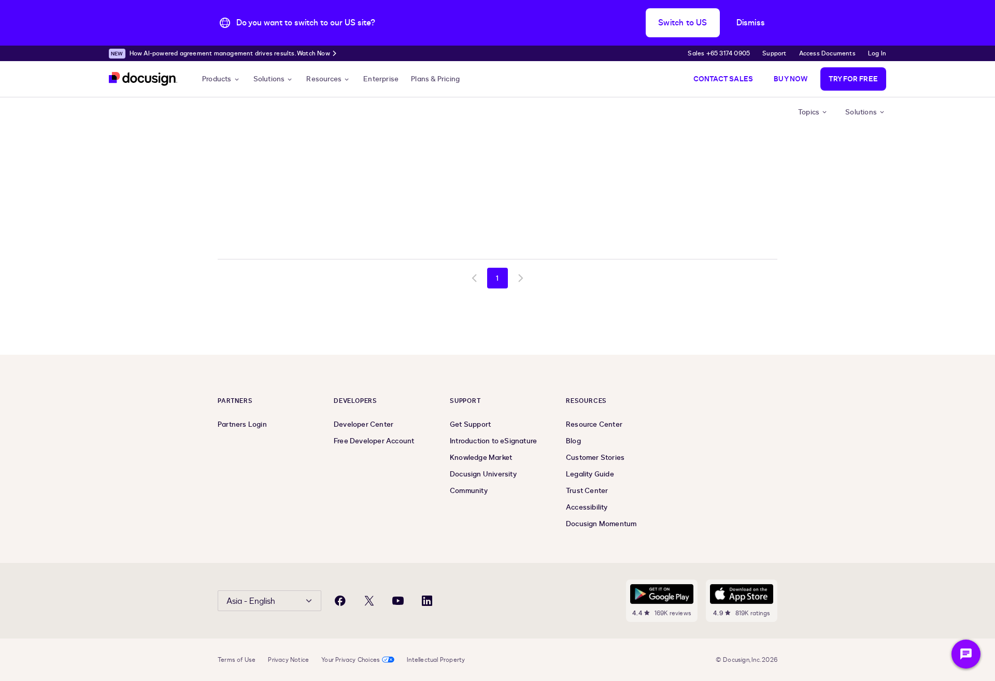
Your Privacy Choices (350, 660)
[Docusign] (143, 79)
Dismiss (750, 22)
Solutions (269, 79)
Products (217, 79)
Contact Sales (723, 79)
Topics (808, 112)
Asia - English (250, 601)
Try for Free (853, 79)
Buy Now (790, 79)
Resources (324, 79)
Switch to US (682, 22)
